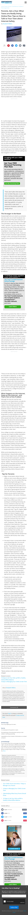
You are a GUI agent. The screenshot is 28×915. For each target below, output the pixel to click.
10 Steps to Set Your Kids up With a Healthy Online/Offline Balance (13, 799)
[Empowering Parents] (6, 2)
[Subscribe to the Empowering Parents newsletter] (2, 809)
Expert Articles (8, 6)
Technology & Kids (5, 8)
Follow (25, 813)
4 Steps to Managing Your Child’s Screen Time (14, 681)
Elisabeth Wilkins (7, 24)
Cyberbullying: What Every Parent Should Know (14, 794)
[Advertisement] (14, 108)
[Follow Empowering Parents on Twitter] (2, 817)
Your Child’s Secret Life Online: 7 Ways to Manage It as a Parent (14, 784)
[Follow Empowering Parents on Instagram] (2, 820)
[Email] (20, 45)
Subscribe (24, 809)
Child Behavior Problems (17, 6)
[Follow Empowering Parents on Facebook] (2, 813)
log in (9, 713)
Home (2, 6)
